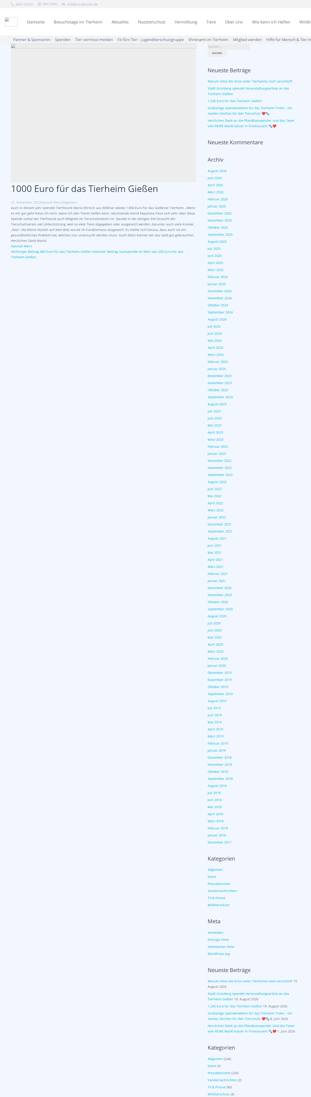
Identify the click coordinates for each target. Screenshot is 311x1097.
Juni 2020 (215, 630)
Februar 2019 (218, 743)
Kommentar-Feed (221, 946)
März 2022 (216, 510)
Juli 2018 (214, 793)
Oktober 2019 (218, 687)
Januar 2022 (217, 517)
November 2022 (220, 468)
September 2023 (220, 397)
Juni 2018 (215, 800)
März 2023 (216, 439)
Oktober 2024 (218, 305)
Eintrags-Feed (218, 939)
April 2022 (215, 503)
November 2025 (220, 220)
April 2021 (215, 559)
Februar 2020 (218, 658)
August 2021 (217, 538)
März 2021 (216, 566)
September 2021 (220, 531)
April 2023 (215, 432)
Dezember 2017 (220, 842)
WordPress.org (219, 954)
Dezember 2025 (220, 213)
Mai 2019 (215, 722)
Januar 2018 (217, 835)
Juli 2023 (214, 411)
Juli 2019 (214, 708)
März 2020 (216, 651)
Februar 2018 (218, 828)
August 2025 (217, 241)
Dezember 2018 (220, 757)
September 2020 (220, 609)
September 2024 (220, 312)
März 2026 (216, 192)
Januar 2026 (217, 206)
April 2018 (215, 814)
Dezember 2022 (220, 460)
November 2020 (220, 595)
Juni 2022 (215, 489)
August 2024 (217, 319)
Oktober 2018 (218, 771)
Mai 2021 (215, 552)
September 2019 (220, 694)
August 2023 (217, 404)
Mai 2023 (215, 425)
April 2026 (215, 185)
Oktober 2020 (218, 602)
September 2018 (220, 778)
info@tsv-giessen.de (82, 4)
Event (212, 876)
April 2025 (215, 263)
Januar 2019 (217, 750)
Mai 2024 (215, 340)
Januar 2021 (217, 581)
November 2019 (220, 680)
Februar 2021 (218, 574)
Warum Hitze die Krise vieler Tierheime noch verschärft (250, 81)
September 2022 (220, 475)
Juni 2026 (215, 178)
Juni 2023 (215, 418)
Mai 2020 (215, 637)
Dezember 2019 (220, 672)
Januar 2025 (217, 284)
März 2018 (216, 821)
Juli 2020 (214, 623)
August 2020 (217, 616)
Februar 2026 (218, 199)
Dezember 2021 (220, 524)
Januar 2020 (217, 665)
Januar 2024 (217, 369)
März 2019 (216, 736)
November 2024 (220, 298)
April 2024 (215, 347)
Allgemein (69, 202)
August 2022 (217, 482)
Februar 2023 (218, 446)
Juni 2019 (215, 715)
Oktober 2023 (218, 390)
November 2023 (220, 383)
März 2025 (216, 270)
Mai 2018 (215, 807)
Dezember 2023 (220, 376)
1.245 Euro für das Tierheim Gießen (235, 101)
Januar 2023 (217, 453)
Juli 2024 (214, 326)
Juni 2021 (215, 545)
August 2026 (217, 171)
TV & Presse (216, 898)
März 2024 (216, 354)
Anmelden (215, 932)
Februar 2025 (218, 277)
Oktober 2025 (218, 227)
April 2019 (215, 729)
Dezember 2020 (220, 588)
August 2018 (217, 786)
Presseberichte (219, 884)
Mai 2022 (215, 496)
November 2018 (220, 764)
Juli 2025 (214, 248)
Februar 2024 (218, 362)
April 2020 (215, 644)
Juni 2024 (215, 333)
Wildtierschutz (219, 905)
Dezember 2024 (220, 291)
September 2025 (220, 234)
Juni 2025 (215, 256)
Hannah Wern (51, 202)
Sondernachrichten (222, 891)
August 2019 (217, 701)
